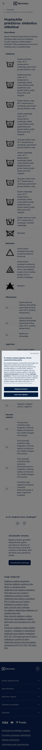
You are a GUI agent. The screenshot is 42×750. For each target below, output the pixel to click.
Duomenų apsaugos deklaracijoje (22, 383)
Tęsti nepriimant (34, 353)
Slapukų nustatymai (20, 389)
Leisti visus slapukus (21, 394)
